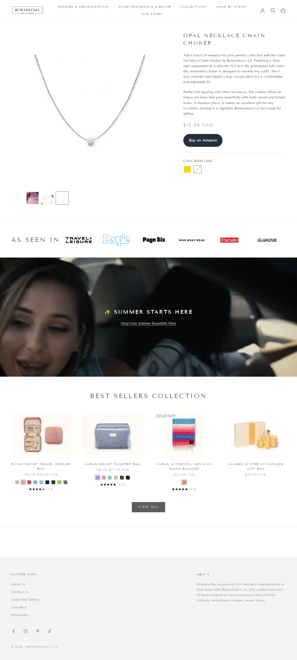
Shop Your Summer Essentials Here (148, 323)
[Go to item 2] (32, 197)
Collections (194, 6)
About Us (18, 584)
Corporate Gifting (25, 600)
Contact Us (20, 592)
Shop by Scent (231, 6)
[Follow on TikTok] (49, 631)
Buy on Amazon (203, 140)
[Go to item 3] (47, 199)
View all (148, 507)
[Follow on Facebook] (13, 631)
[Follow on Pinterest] (37, 631)
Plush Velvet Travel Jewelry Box (41, 466)
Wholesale (19, 615)
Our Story (151, 14)
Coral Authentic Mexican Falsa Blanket (184, 466)
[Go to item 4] (62, 197)
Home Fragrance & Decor (144, 6)
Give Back (19, 607)
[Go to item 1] (17, 194)
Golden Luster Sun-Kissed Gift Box (255, 466)
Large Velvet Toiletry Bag (113, 464)
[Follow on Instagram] (25, 631)
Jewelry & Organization (83, 6)
